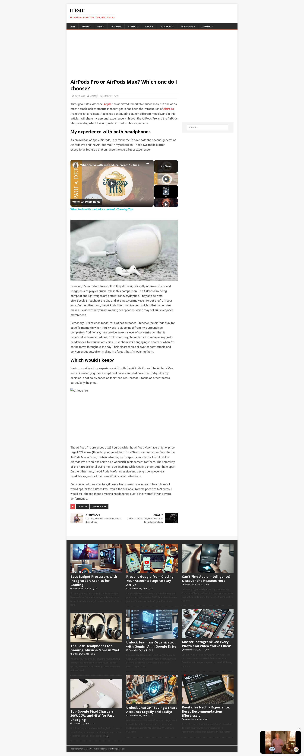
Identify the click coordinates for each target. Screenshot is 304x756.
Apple (107, 104)
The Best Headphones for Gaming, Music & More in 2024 (94, 648)
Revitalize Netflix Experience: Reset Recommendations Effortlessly (206, 711)
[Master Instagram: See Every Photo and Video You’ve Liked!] (208, 636)
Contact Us (111, 749)
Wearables (133, 26)
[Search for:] (207, 127)
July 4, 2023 (80, 96)
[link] (75, 165)
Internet (86, 26)
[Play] (166, 179)
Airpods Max (99, 506)
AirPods (168, 108)
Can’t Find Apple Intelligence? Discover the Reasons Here (206, 578)
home (72, 26)
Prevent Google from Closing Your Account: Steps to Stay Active (150, 580)
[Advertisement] (152, 52)
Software (206, 26)
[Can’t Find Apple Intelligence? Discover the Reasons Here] (208, 571)
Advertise (121, 749)
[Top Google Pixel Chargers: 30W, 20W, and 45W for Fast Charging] (96, 706)
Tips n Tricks (166, 26)
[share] (147, 164)
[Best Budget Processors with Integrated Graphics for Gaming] (96, 571)
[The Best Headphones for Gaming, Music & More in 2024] (96, 640)
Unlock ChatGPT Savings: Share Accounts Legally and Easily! (151, 709)
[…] (107, 736)
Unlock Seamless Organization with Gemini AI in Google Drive (151, 644)
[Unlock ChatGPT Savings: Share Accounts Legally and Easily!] (152, 702)
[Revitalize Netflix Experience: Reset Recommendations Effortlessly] (208, 702)
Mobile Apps (187, 26)
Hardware (116, 26)
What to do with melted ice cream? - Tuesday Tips (111, 165)
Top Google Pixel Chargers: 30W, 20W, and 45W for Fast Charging (92, 715)
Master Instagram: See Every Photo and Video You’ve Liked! (206, 644)
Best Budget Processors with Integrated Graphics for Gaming (93, 580)
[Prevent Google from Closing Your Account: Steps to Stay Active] (152, 571)
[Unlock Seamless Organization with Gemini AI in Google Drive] (152, 637)
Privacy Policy (99, 749)
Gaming (149, 26)
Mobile (100, 26)
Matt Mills (94, 96)
